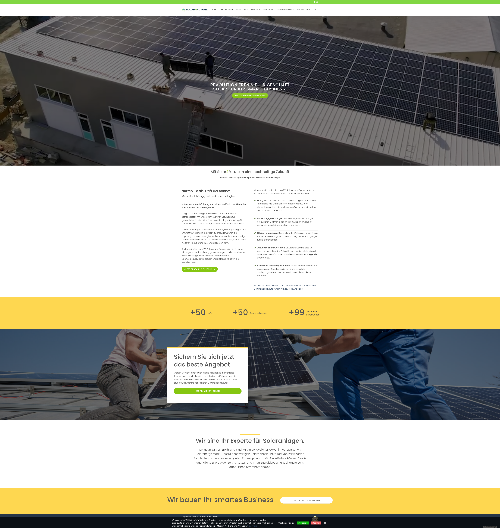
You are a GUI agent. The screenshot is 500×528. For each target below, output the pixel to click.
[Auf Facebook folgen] (314, 2)
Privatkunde (242, 10)
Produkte (255, 10)
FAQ (315, 10)
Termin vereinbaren (285, 10)
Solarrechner (303, 10)
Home (214, 10)
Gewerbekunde (226, 10)
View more (252, 526)
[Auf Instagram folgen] (317, 2)
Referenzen (268, 10)
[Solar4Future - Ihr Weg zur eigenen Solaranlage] (195, 10)
